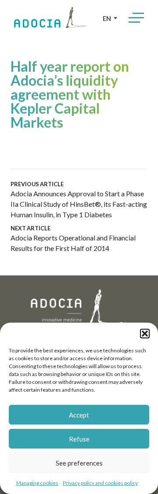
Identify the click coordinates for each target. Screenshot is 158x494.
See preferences (79, 463)
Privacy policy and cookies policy (100, 483)
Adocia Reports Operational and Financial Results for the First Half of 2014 (73, 238)
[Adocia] (50, 17)
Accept (79, 415)
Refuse (79, 439)
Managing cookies (37, 483)
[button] (144, 333)
